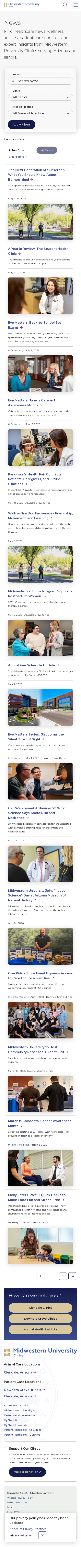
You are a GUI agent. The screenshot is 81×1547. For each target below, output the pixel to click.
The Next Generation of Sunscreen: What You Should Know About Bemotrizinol (36, 175)
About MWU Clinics (16, 1405)
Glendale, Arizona (18, 1372)
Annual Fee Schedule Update (31, 665)
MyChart (9, 1420)
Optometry (17, 350)
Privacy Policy (18, 1535)
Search (17, 74)
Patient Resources (17, 1502)
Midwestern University (18, 1410)
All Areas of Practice (28, 113)
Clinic (16, 90)
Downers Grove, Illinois (22, 1390)
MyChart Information (17, 1425)
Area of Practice (23, 106)
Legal (10, 1506)
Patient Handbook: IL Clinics (22, 1434)
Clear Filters (16, 156)
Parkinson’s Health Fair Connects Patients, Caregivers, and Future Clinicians (35, 479)
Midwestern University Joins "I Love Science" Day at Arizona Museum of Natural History (37, 895)
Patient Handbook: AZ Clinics (22, 1429)
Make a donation (26, 1472)
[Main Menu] (75, 5)
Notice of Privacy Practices (27, 1529)
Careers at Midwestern (18, 1415)
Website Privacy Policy (20, 1497)
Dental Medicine (20, 996)
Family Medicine (20, 1144)
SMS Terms (13, 1511)
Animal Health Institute (40, 1329)
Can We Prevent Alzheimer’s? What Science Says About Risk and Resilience (37, 813)
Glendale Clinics (40, 1307)
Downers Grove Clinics (40, 1318)
